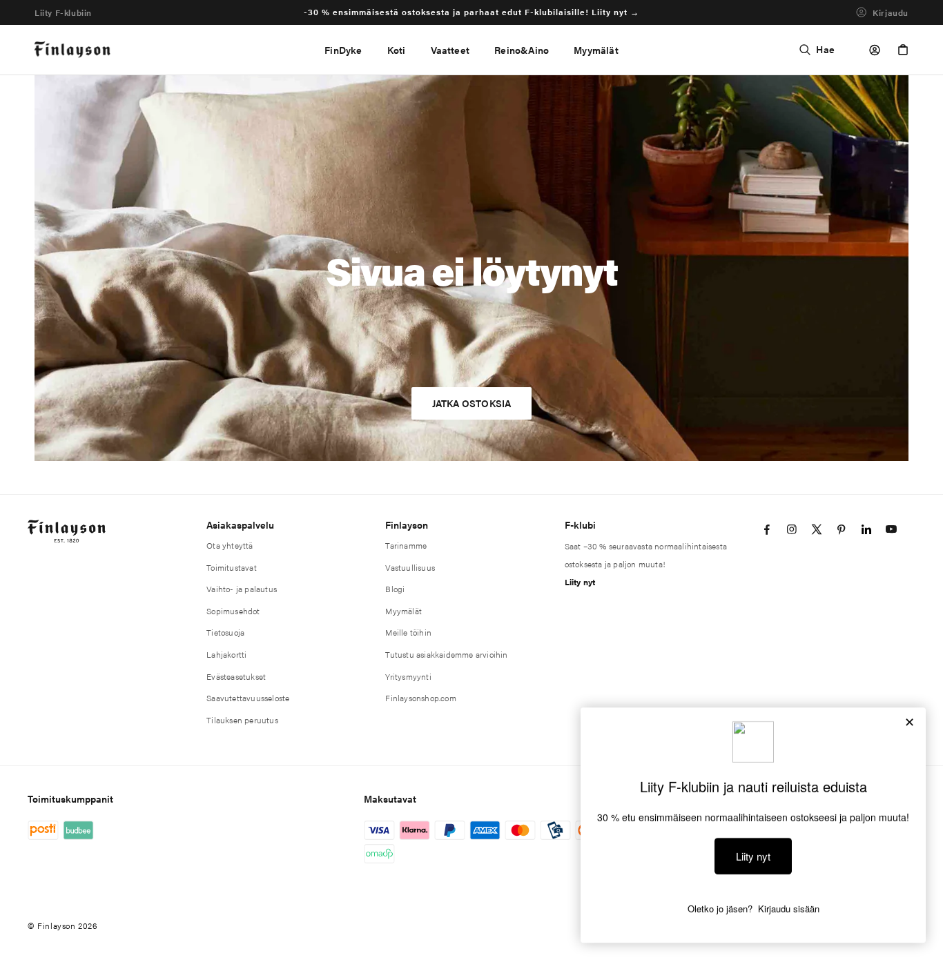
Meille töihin (408, 632)
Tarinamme (406, 545)
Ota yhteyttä (229, 545)
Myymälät (403, 611)
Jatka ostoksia (472, 403)
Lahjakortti (226, 654)
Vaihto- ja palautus (241, 588)
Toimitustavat (231, 567)
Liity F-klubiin (63, 12)
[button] (396, 50)
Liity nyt (580, 582)
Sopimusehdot (233, 611)
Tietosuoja (225, 632)
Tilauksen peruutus (242, 720)
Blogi (395, 588)
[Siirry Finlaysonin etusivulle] (73, 50)
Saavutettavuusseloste (247, 698)
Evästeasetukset (236, 676)
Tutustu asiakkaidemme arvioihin (446, 654)
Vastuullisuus (410, 567)
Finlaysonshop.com (420, 698)
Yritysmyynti (408, 676)
